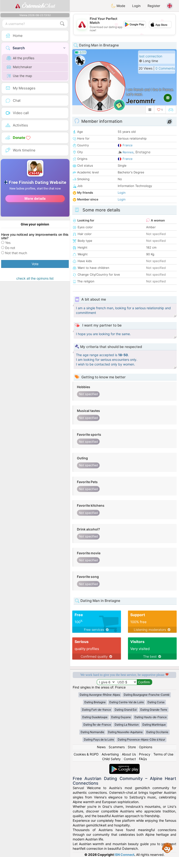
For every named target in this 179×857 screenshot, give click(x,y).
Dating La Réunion (127, 724)
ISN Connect (124, 855)
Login (136, 6)
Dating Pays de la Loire (99, 739)
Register (154, 6)
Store (132, 747)
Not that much (16, 253)
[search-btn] (62, 24)
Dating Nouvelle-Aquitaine (125, 732)
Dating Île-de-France (97, 724)
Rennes (128, 152)
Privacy (144, 754)
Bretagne (143, 152)
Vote (35, 264)
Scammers (117, 747)
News (101, 747)
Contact (130, 759)
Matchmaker (22, 67)
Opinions (145, 747)
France (128, 145)
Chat (38, 5)
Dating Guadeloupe (94, 717)
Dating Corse (156, 702)
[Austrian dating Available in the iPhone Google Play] (124, 766)
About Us (129, 754)
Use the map (22, 76)
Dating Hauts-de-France (150, 717)
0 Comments (165, 68)
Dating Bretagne (95, 702)
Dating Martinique (154, 724)
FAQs (143, 759)
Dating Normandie (92, 732)
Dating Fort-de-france (96, 709)
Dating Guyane (121, 717)
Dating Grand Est (126, 709)
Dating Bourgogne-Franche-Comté (146, 694)
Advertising (110, 754)
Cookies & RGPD (86, 754)
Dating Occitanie (157, 732)
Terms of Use (163, 754)
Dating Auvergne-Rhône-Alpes (100, 694)
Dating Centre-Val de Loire (126, 702)
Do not (10, 248)
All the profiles (23, 58)
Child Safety (111, 759)
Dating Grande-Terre (153, 709)
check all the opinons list (35, 278)
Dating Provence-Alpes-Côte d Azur (141, 739)
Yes (7, 243)
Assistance (167, 847)
